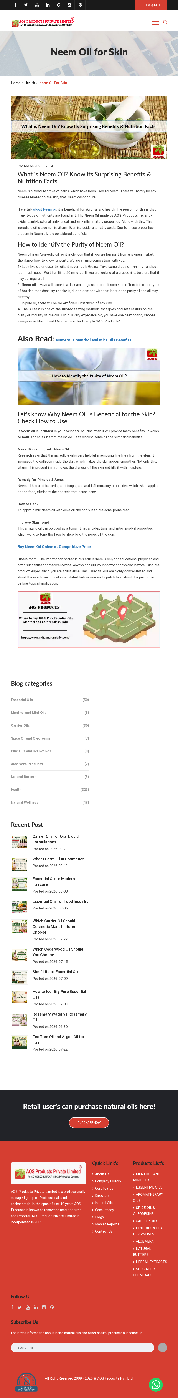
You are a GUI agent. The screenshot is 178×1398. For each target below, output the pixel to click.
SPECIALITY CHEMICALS (144, 1272)
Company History (108, 1181)
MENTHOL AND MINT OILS (146, 1177)
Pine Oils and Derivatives (50, 751)
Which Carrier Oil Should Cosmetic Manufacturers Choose (55, 926)
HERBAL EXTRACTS (151, 1262)
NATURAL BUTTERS (142, 1252)
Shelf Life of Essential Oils (56, 971)
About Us (102, 1174)
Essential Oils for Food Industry (61, 901)
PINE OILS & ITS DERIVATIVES (147, 1231)
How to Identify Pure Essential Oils (59, 994)
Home (15, 83)
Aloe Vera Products (50, 764)
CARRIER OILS (147, 1221)
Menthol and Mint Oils (50, 713)
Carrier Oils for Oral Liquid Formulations (56, 839)
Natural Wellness (50, 802)
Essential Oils (50, 700)
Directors (102, 1196)
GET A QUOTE (151, 5)
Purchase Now (89, 1122)
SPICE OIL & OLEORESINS (144, 1211)
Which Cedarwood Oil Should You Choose (58, 952)
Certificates (104, 1188)
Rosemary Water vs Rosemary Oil (60, 1017)
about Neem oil (44, 209)
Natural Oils (104, 1203)
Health (30, 83)
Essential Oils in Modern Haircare (54, 881)
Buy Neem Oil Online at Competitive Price (54, 546)
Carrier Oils (50, 725)
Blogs (99, 1217)
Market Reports (107, 1224)
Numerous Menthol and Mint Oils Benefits (94, 340)
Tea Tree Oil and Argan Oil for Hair (58, 1039)
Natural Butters (50, 777)
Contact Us (103, 1231)
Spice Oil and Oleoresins (50, 738)
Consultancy (104, 1210)
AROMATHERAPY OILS (148, 1197)
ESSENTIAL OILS (149, 1187)
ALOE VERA (144, 1241)
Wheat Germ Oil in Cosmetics (58, 859)
